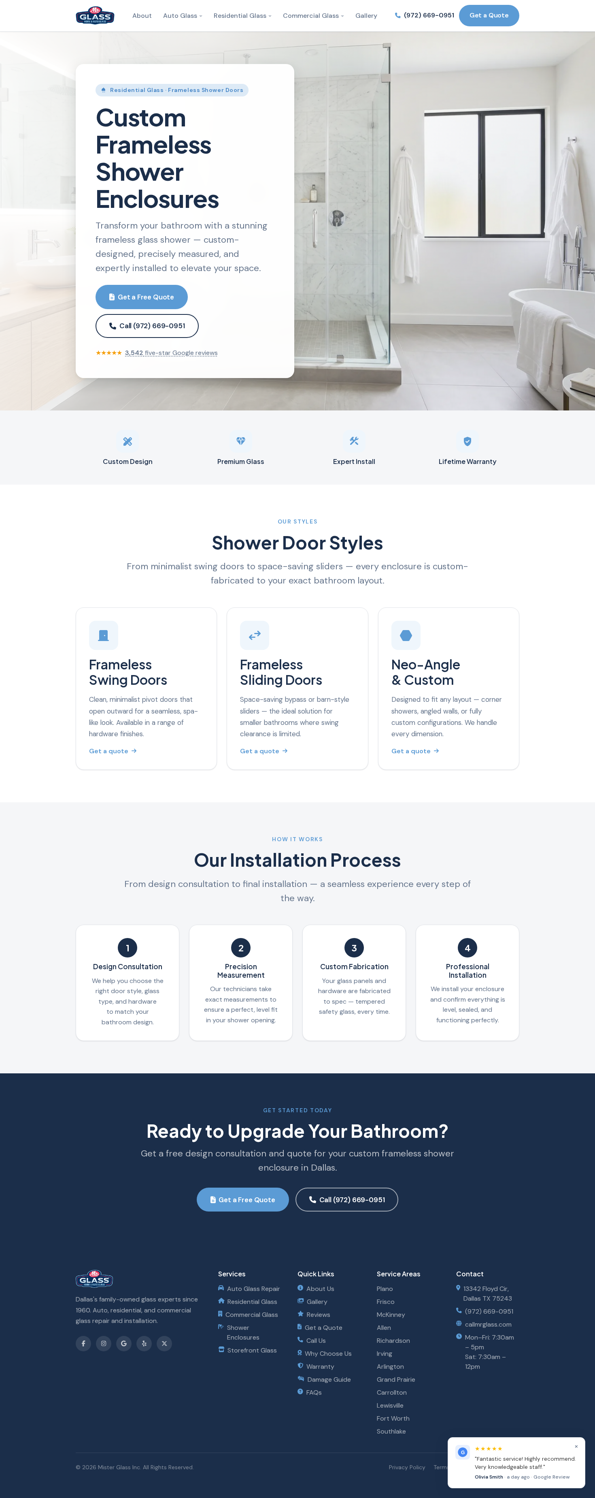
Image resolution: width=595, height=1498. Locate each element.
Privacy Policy (407, 1467)
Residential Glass (240, 15)
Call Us (316, 1340)
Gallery (366, 15)
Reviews (318, 1314)
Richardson (393, 1340)
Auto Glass (180, 15)
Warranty (320, 1366)
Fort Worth (393, 1418)
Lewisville (390, 1405)
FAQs (314, 1392)
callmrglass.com (488, 1324)
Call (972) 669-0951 (152, 325)
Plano (385, 1288)
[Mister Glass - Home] (95, 15)
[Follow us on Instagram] (103, 1343)
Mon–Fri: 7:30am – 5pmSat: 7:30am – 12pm (489, 1352)
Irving (384, 1353)
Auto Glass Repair (253, 1288)
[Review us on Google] (124, 1343)
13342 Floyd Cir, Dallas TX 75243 (487, 1293)
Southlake (391, 1431)
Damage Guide (329, 1379)
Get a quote (108, 751)
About (142, 15)
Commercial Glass (311, 15)
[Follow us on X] (164, 1343)
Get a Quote (489, 15)
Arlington (390, 1366)
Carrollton (392, 1392)
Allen (384, 1327)
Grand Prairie (396, 1379)
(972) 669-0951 (429, 15)
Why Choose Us (328, 1353)
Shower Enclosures (243, 1332)
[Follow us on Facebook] (83, 1343)
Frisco (386, 1301)
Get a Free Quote (146, 297)
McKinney (391, 1314)
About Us (320, 1288)
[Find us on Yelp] (144, 1343)
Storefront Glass (252, 1350)
